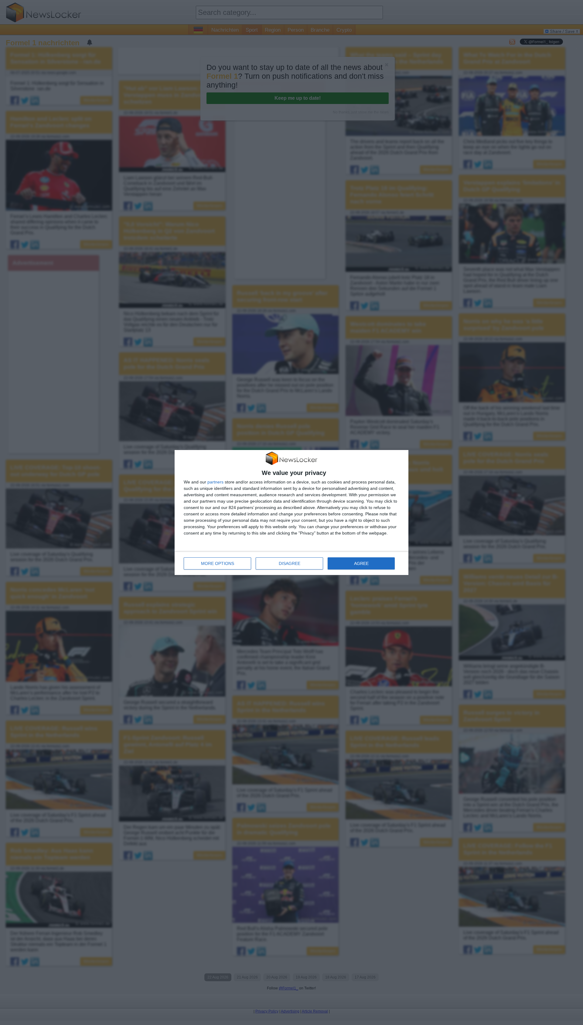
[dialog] (291, 512)
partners (215, 482)
